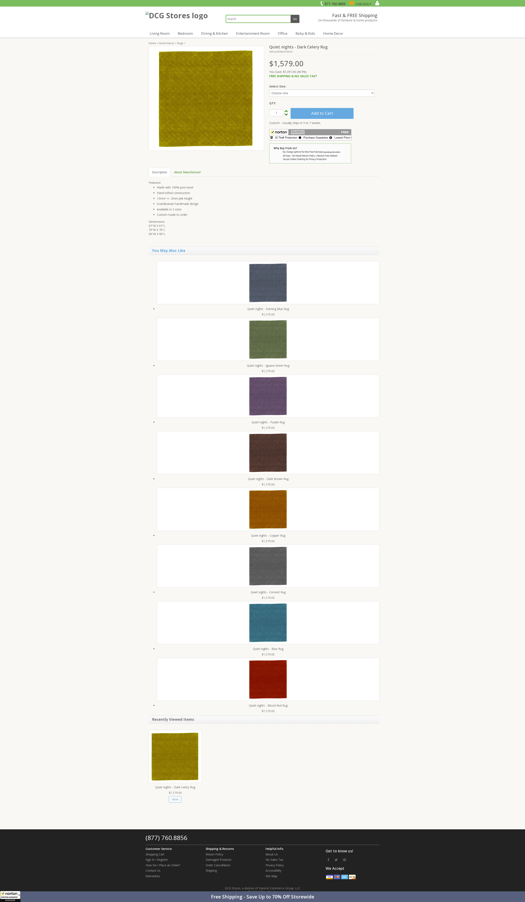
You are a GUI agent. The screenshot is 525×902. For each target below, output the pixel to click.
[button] (262, 896)
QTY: (272, 103)
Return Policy (214, 854)
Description (159, 172)
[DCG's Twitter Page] (336, 859)
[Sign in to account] (376, 3)
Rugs (180, 43)
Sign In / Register (157, 860)
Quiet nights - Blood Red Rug (268, 705)
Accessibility (273, 870)
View (175, 799)
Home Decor (333, 33)
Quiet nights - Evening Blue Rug (268, 309)
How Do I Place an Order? (163, 865)
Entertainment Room (253, 33)
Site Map (271, 876)
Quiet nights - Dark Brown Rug (268, 479)
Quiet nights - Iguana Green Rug (268, 365)
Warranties (153, 876)
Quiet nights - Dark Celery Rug (175, 787)
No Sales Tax (274, 860)
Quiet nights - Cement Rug (268, 592)
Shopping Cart (155, 854)
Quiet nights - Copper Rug (268, 535)
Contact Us (153, 870)
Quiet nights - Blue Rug (268, 649)
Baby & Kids (305, 33)
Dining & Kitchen (214, 33)
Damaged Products (219, 860)
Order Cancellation (218, 865)
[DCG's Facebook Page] (328, 859)
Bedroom (185, 33)
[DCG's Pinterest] (344, 859)
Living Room (160, 33)
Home (152, 43)
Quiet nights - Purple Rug (268, 422)
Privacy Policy (275, 865)
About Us (272, 854)
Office (282, 33)
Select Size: (277, 86)
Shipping (211, 870)
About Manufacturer (187, 172)
